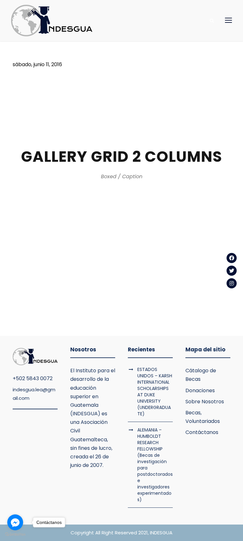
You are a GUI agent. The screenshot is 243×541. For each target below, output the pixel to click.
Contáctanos (201, 432)
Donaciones (200, 390)
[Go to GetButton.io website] (15, 534)
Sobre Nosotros (204, 401)
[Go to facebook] (15, 522)
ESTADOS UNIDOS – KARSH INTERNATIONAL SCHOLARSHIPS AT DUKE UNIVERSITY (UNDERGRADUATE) (154, 391)
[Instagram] (232, 283)
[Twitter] (232, 271)
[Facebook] (232, 258)
